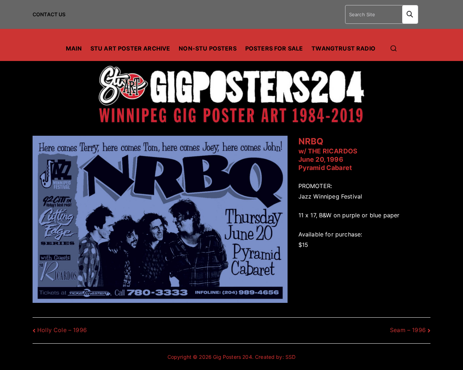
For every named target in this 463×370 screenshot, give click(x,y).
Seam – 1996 (408, 330)
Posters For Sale (274, 48)
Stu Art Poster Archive (130, 48)
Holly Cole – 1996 (62, 330)
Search (410, 14)
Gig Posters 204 (232, 357)
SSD (290, 357)
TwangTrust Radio (343, 48)
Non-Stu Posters (207, 48)
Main (74, 48)
